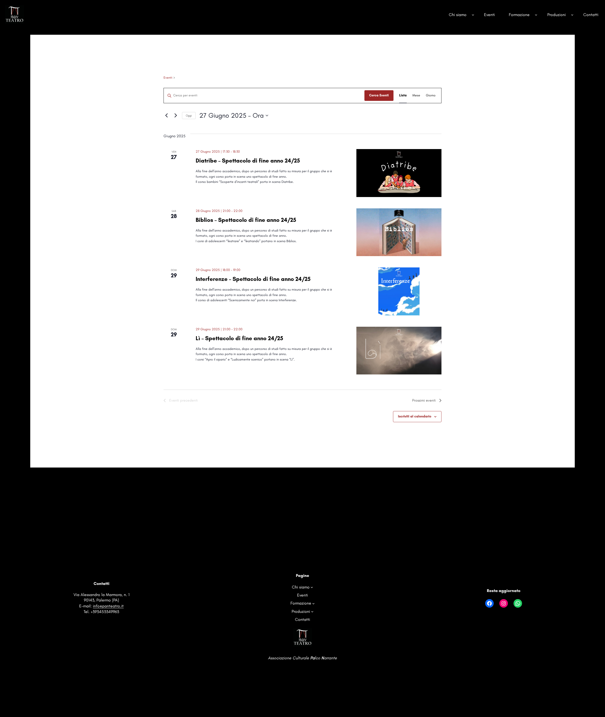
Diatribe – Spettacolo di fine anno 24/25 (248, 160)
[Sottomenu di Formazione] (536, 14)
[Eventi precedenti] (166, 115)
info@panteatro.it (108, 605)
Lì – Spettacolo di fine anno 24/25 (239, 338)
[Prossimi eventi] (175, 115)
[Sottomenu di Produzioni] (572, 14)
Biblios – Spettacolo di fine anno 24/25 (246, 219)
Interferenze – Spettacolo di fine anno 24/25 (253, 278)
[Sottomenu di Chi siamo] (473, 14)
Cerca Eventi (379, 95)
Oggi (189, 115)
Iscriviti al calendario (414, 416)
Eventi (168, 78)
